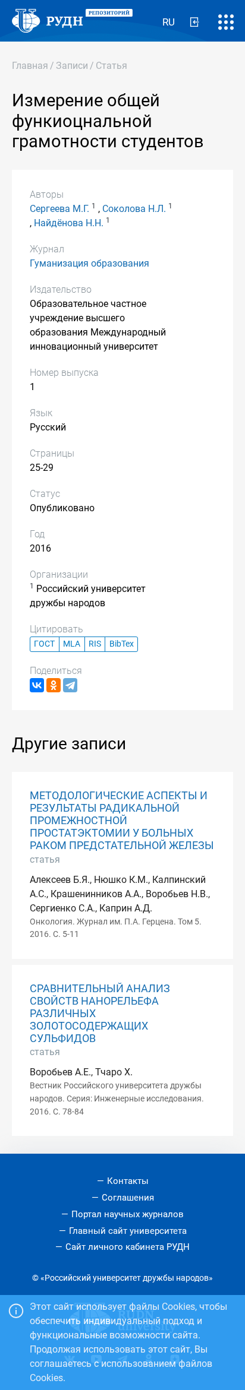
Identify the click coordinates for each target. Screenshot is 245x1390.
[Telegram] (70, 685)
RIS (95, 644)
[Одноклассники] (53, 685)
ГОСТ (44, 644)
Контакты (128, 1181)
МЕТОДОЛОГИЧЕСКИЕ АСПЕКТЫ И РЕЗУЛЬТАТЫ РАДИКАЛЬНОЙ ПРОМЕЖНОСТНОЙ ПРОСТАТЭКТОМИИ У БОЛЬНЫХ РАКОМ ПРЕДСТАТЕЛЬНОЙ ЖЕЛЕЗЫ (122, 820)
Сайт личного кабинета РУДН (127, 1247)
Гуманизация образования (89, 263)
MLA (71, 644)
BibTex (121, 644)
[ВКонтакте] (37, 685)
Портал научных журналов (127, 1214)
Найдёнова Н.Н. (68, 223)
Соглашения (128, 1197)
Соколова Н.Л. (134, 208)
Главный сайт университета (128, 1231)
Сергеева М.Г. (59, 208)
